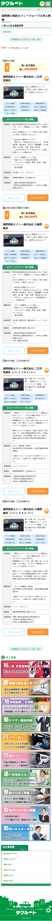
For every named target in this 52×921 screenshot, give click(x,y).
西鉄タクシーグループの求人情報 (21, 9)
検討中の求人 (8, 881)
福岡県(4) (8, 32)
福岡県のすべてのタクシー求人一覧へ (26, 39)
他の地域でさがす (9, 854)
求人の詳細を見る (38, 198)
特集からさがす (8, 859)
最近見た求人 (8, 875)
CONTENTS (26, 918)
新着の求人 (7, 864)
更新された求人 (8, 870)
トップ (4, 9)
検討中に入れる (14, 198)
